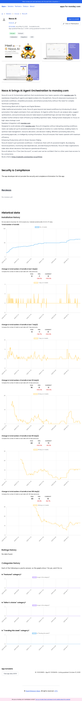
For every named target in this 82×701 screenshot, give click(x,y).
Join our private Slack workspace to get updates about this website (53, 699)
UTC (56, 691)
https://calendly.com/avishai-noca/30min (27, 157)
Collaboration (13, 37)
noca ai (16, 14)
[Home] (2, 14)
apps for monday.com (70, 6)
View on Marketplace (72, 24)
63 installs (12, 26)
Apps (4, 6)
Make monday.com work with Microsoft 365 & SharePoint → (41, 1)
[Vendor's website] (16, 23)
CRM (32, 37)
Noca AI (24, 14)
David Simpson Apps (33, 691)
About (32, 6)
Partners (18, 6)
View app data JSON (10, 673)
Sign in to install (74, 19)
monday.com (69, 95)
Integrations (24, 37)
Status (25, 6)
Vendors (11, 6)
